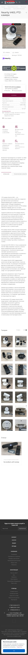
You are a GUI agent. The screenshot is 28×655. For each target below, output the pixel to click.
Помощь (14, 588)
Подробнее (19, 647)
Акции (14, 543)
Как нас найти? (14, 573)
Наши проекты (14, 579)
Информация (14, 570)
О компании (14, 554)
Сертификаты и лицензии (14, 556)
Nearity (24, 99)
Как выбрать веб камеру (11, 462)
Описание (6, 174)
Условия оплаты (14, 591)
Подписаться (22, 528)
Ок (14, 650)
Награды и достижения (14, 558)
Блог (14, 575)
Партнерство (14, 599)
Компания (14, 551)
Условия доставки (14, 593)
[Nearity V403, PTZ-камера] (14, 35)
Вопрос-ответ (14, 562)
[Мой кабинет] (22, 2)
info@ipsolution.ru (15, 610)
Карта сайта (14, 583)
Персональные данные (14, 597)
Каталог (14, 537)
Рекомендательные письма (14, 560)
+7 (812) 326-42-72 (14, 605)
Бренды (14, 546)
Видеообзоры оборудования (14, 581)
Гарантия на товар (14, 595)
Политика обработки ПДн (14, 631)
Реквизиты (14, 564)
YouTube (14, 621)
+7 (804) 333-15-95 (14, 607)
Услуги (14, 540)
